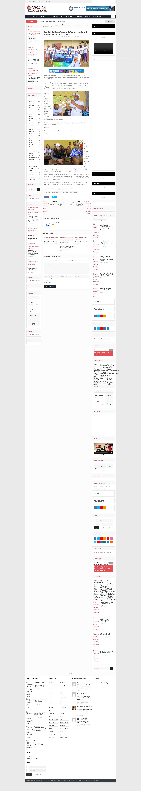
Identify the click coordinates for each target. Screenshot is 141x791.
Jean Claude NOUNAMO (83, 708)
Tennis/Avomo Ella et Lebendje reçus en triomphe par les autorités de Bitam (33, 236)
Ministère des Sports (33, 151)
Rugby (61, 16)
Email (88, 38)
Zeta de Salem (80, 694)
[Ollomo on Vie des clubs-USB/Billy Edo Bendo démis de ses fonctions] (74, 685)
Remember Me (106, 529)
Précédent (54, 201)
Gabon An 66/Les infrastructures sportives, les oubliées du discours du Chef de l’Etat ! (33, 39)
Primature (31, 162)
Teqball (31, 174)
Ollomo (79, 684)
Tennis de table (32, 172)
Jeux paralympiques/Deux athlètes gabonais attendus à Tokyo (33, 269)
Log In (96, 529)
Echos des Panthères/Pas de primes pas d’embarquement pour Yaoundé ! (106, 243)
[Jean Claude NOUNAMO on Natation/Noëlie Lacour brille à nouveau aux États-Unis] (74, 709)
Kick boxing (31, 142)
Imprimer (83, 38)
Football (35, 16)
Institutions (87, 16)
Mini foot (31, 148)
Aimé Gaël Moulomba (53, 36)
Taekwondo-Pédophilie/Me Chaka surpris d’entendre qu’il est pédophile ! (33, 252)
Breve (30, 112)
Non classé (31, 155)
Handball (49, 16)
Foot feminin (32, 123)
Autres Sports (69, 16)
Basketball (41, 16)
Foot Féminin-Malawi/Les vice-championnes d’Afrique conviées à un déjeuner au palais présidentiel (67, 247)
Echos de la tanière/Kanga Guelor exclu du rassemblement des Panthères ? (106, 621)
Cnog (30, 114)
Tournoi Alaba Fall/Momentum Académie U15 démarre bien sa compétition (106, 653)
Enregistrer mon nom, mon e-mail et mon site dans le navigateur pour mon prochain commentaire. (64, 281)
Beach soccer (32, 107)
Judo (30, 138)
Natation (31, 153)
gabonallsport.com (64, 192)
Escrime (31, 120)
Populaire (96, 215)
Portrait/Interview (97, 16)
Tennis (30, 170)
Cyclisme (31, 116)
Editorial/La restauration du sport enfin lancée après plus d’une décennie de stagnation (34, 79)
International (40, 1)
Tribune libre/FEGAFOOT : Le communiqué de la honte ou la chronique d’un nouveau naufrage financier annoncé (34, 60)
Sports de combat (79, 16)
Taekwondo (31, 168)
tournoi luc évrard (73, 192)
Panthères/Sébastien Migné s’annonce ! (82, 242)
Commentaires (109, 215)
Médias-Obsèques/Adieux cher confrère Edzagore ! (50, 242)
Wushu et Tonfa (32, 179)
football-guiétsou (55, 192)
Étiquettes (96, 218)
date (49, 192)
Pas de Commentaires (79, 36)
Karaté (30, 140)
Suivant (80, 201)
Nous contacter (47, 1)
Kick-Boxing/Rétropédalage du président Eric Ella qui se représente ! (106, 605)
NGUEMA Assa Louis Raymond (82, 720)
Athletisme (31, 101)
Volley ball (55, 16)
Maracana (31, 144)
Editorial (34, 1)
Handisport (31, 131)
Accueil (28, 1)
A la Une (69, 36)
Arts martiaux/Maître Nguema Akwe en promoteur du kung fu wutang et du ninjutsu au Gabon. (33, 219)
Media (30, 146)
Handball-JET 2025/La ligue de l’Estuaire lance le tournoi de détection (75, 204)
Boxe (30, 110)
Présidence (31, 159)
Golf (30, 127)
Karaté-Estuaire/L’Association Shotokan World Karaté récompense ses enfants (57, 204)
